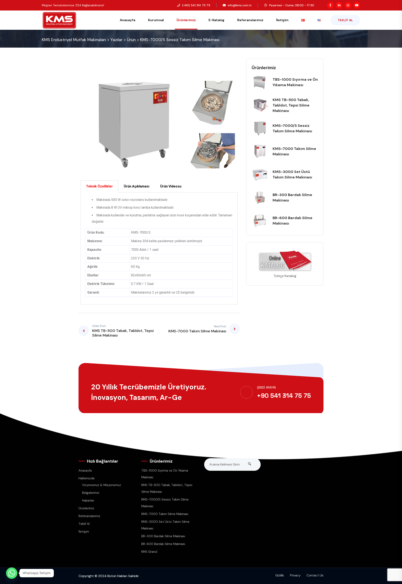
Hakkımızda (86, 478)
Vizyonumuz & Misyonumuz (101, 485)
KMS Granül (149, 552)
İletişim (282, 20)
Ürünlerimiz (186, 20)
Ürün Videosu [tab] (170, 186)
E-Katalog (216, 20)
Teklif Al (345, 20)
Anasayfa (127, 20)
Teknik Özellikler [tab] (99, 186)
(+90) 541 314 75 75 (196, 5)
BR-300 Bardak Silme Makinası (163, 536)
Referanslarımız (250, 20)
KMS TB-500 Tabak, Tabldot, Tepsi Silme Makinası (291, 105)
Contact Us (315, 575)
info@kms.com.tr (240, 5)
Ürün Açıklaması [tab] (136, 186)
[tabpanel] (159, 248)
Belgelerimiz (90, 493)
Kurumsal (156, 20)
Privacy (295, 575)
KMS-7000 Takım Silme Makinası (164, 514)
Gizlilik (279, 575)
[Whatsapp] (11, 573)
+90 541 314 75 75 (284, 396)
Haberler (88, 500)
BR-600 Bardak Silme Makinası (163, 544)
